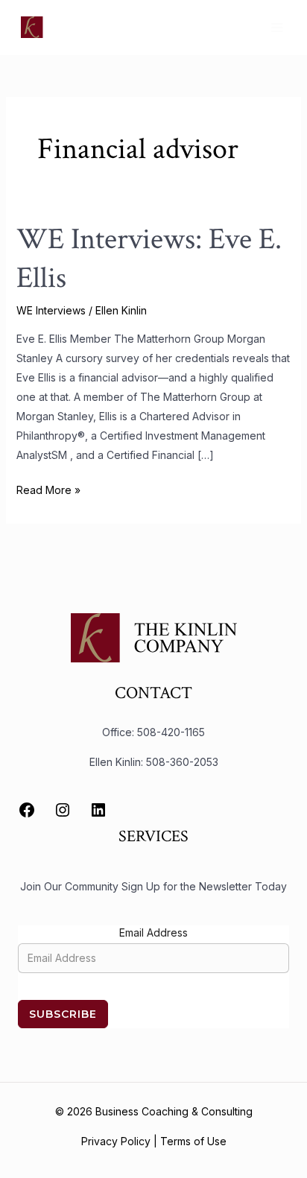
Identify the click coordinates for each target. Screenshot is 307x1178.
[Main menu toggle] (277, 27)
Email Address (153, 932)
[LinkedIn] (98, 810)
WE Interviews (51, 310)
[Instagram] (63, 810)
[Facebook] (27, 810)
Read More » (48, 488)
